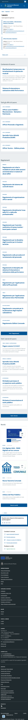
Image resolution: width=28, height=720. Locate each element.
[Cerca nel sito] (24, 5)
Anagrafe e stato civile (6, 593)
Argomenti (7, 11)
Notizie (4, 445)
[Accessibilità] (4, 716)
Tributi (4, 280)
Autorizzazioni (5, 378)
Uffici (2, 583)
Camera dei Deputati (5, 673)
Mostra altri (5, 55)
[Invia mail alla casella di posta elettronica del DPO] (7, 654)
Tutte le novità (14, 505)
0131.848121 (10, 29)
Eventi (2, 623)
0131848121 (8, 636)
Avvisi (4, 478)
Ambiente (4, 164)
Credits (24, 713)
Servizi (16, 713)
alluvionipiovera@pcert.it (11, 32)
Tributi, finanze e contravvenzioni (9, 343)
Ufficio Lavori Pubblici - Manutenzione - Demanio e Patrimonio (12, 22)
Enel (2, 684)
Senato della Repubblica (6, 675)
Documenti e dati (4, 573)
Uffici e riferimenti (6, 106)
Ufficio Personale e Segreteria (10, 38)
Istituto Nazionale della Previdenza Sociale (10, 678)
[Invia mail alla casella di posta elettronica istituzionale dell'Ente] (13, 639)
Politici (2, 581)
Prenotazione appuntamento (7, 697)
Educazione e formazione (6, 600)
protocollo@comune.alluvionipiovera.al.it (15, 31)
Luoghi (2, 621)
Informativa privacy (5, 686)
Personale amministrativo (6, 579)
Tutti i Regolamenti (14, 333)
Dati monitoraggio (5, 713)
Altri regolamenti (6, 305)
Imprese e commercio (7, 358)
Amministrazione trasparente (7, 692)
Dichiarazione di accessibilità (7, 691)
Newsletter (3, 708)
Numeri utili (3, 646)
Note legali (3, 688)
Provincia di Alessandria (6, 680)
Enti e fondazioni (4, 575)
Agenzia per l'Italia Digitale (7, 669)
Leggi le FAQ (3, 694)
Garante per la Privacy (6, 671)
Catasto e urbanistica (5, 597)
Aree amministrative (5, 570)
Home (3, 11)
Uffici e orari (3, 644)
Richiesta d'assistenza (6, 699)
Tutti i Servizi (14, 416)
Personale (5, 181)
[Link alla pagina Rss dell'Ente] (1, 706)
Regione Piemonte (5, 1)
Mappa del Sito (9, 715)
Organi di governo (5, 577)
